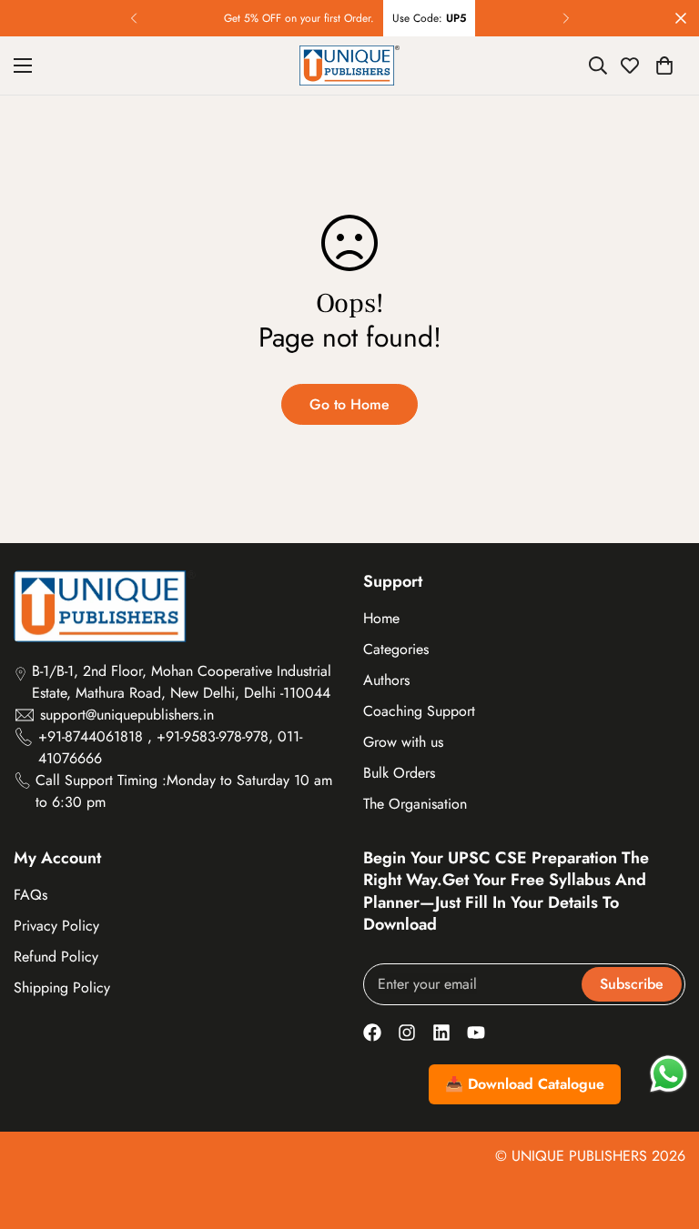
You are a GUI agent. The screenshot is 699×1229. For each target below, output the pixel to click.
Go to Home (349, 404)
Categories (396, 649)
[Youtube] (476, 1032)
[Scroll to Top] (663, 1130)
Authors (386, 680)
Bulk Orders (399, 772)
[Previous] (133, 18)
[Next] (565, 18)
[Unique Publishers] (349, 65)
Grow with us (403, 741)
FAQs (30, 894)
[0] (664, 65)
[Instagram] (407, 1032)
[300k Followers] (372, 1032)
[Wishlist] (629, 65)
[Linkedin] (441, 1032)
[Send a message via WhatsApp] (668, 1074)
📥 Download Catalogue (524, 1083)
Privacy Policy (56, 925)
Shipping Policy (62, 987)
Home (381, 618)
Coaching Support (419, 710)
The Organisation (415, 803)
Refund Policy (56, 956)
